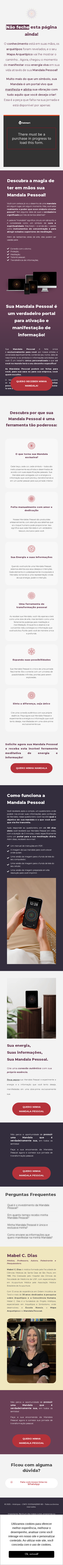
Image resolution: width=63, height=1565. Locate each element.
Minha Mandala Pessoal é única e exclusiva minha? (27, 1226)
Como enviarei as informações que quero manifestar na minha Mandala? (30, 1236)
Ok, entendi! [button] (31, 1554)
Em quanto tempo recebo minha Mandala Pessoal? (27, 1216)
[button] (31, 1207)
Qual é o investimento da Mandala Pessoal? (28, 1206)
